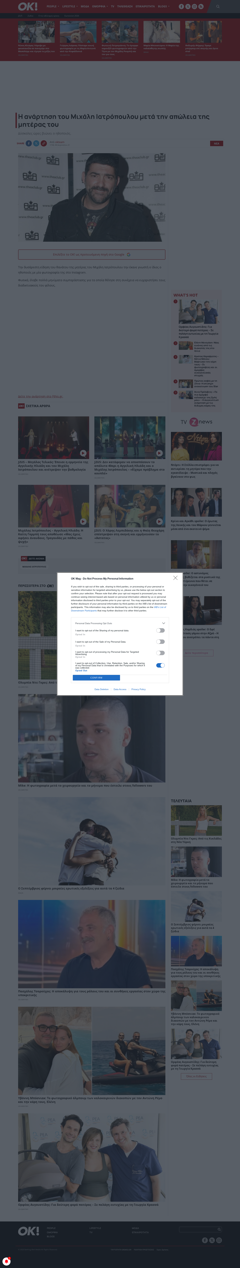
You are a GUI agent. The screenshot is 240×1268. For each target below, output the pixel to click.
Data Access (120, 689)
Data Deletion (102, 689)
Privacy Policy (138, 689)
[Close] (176, 579)
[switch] (160, 630)
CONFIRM (96, 678)
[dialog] (120, 634)
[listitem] (120, 623)
